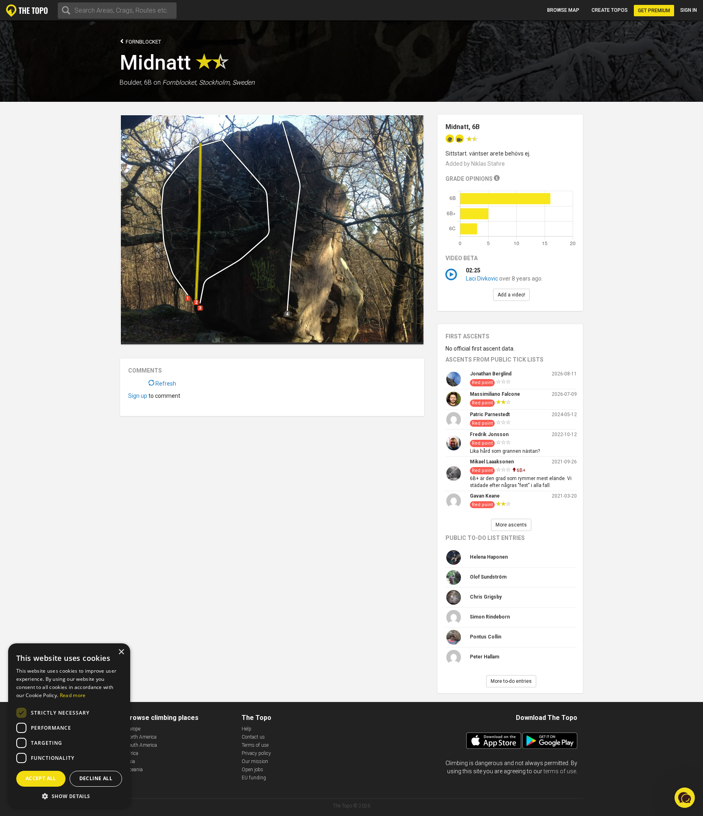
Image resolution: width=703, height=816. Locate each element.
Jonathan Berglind (490, 374)
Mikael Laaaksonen (492, 462)
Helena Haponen (489, 557)
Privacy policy (256, 753)
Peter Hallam (484, 657)
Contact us (253, 737)
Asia (130, 761)
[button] (69, 796)
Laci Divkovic (482, 278)
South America (141, 745)
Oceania (134, 769)
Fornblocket (142, 42)
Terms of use (255, 745)
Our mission (255, 761)
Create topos (610, 10)
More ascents (511, 525)
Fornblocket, (179, 82)
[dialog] (69, 725)
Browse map (563, 10)
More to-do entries (511, 681)
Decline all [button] (95, 778)
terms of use (560, 771)
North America (141, 737)
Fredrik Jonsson (489, 434)
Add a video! (511, 295)
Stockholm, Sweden (227, 82)
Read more (73, 695)
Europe (133, 729)
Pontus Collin (485, 637)
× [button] (121, 652)
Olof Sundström (488, 577)
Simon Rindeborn (490, 617)
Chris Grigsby (486, 597)
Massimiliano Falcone (495, 394)
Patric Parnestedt (490, 414)
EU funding (254, 778)
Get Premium (654, 10)
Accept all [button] (41, 778)
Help (246, 729)
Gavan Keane (485, 496)
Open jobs (252, 769)
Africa (132, 753)
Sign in (688, 10)
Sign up (137, 396)
